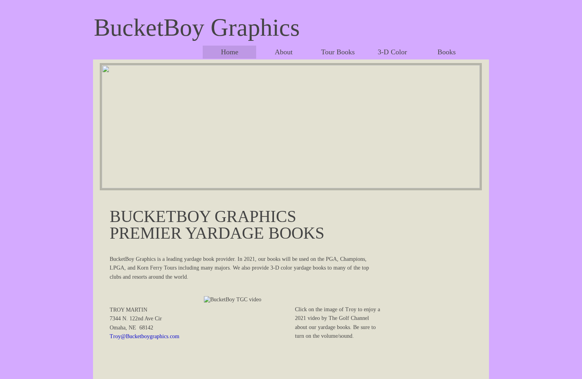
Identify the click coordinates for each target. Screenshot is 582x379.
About (284, 52)
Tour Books (338, 52)
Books (446, 52)
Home (229, 52)
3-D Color (392, 52)
